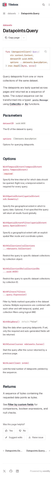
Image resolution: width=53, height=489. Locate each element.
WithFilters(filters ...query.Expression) (14, 293)
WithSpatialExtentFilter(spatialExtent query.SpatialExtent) (25, 224)
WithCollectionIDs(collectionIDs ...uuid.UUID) (21, 270)
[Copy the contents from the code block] (46, 51)
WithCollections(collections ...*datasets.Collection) (19, 247)
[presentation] (26, 59)
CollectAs (15, 104)
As (26, 104)
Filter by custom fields (21, 404)
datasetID (8, 123)
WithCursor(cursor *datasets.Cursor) (23, 344)
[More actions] (49, 5)
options (7, 139)
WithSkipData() (11, 322)
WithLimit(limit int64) (16, 363)
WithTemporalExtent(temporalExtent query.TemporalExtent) (22, 168)
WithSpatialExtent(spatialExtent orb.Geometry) (21, 197)
